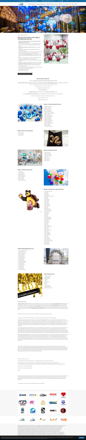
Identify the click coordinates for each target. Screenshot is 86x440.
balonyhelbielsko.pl (39, 433)
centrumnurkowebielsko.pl (31, 425)
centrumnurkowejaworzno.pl (39, 425)
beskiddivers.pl (24, 425)
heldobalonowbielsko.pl (21, 434)
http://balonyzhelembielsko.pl (48, 360)
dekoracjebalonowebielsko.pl (42, 434)
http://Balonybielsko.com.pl (22, 362)
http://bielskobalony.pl (30, 362)
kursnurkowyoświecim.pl (59, 426)
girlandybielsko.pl (61, 434)
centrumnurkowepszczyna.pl (47, 425)
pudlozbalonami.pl (27, 434)
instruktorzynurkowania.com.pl (32, 432)
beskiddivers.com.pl (56, 432)
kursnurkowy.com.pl (55, 425)
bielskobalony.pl (44, 433)
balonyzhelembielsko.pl (61, 433)
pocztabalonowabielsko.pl (34, 434)
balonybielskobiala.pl (33, 433)
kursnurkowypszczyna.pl (21, 427)
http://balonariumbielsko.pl (39, 360)
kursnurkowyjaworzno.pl (45, 426)
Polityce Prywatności (50, 438)
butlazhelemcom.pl (56, 434)
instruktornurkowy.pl (50, 432)
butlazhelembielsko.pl (50, 434)
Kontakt (19, 369)
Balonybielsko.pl (61, 432)
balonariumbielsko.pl (54, 433)
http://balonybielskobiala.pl (22, 360)
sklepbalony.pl (49, 433)
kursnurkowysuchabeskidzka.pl (37, 427)
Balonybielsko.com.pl (27, 433)
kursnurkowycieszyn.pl (27, 426)
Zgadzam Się (81, 437)
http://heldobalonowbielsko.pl (46, 362)
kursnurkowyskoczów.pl (28, 427)
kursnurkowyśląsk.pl (45, 427)
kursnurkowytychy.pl (51, 427)
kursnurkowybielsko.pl (21, 426)
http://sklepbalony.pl (37, 362)
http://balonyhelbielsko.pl (30, 360)
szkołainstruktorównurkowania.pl (22, 432)
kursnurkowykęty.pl (52, 426)
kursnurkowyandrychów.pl (62, 425)
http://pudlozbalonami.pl (55, 362)
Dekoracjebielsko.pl (20, 433)
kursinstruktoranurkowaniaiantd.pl (42, 432)
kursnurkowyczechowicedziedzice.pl (36, 426)
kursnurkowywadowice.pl (58, 427)
